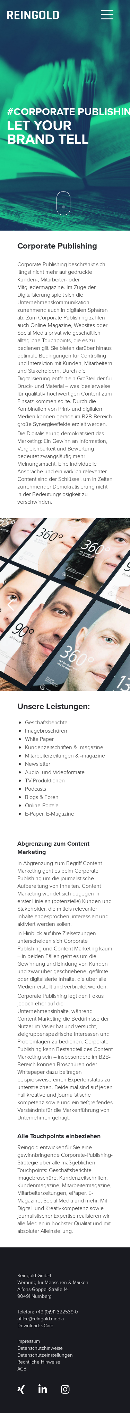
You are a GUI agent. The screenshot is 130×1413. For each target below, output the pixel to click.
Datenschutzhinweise (40, 1348)
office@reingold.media (40, 1318)
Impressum (28, 1341)
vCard (47, 1325)
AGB (22, 1369)
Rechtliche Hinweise (38, 1362)
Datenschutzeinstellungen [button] (45, 1355)
